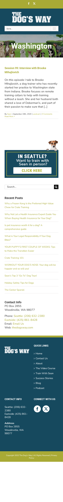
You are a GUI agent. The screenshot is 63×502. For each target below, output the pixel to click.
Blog (38, 383)
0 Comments (47, 114)
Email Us (18, 324)
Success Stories (44, 378)
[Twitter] (46, 408)
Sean (9, 114)
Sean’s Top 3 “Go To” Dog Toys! (21, 275)
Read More (9, 116)
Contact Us (42, 358)
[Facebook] (37, 408)
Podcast (40, 388)
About (39, 363)
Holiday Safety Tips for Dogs (19, 282)
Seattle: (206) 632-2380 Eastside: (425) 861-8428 (25, 318)
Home (39, 353)
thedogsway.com (22, 327)
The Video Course (45, 368)
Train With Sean (45, 373)
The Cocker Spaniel (14, 289)
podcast (36, 114)
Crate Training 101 (14, 257)
